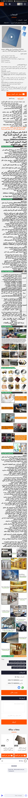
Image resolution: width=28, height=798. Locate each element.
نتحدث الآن (14, 692)
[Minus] (2, 761)
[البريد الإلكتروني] (19, 688)
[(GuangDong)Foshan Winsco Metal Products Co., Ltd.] (20, 4)
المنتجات (20, 20)
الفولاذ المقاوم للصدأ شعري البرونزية (16, 664)
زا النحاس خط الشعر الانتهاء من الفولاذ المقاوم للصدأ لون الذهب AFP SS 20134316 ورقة (7, 749)
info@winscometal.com (21, 1)
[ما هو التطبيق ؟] (22, 687)
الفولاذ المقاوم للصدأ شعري (19, 667)
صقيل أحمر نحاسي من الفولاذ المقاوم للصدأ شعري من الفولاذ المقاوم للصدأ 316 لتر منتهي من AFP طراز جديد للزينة (21, 749)
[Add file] (26, 795)
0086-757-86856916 (7, 1)
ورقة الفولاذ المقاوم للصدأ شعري (17, 661)
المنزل (25, 20)
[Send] (2, 795)
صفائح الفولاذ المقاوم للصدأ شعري (19, 22)
